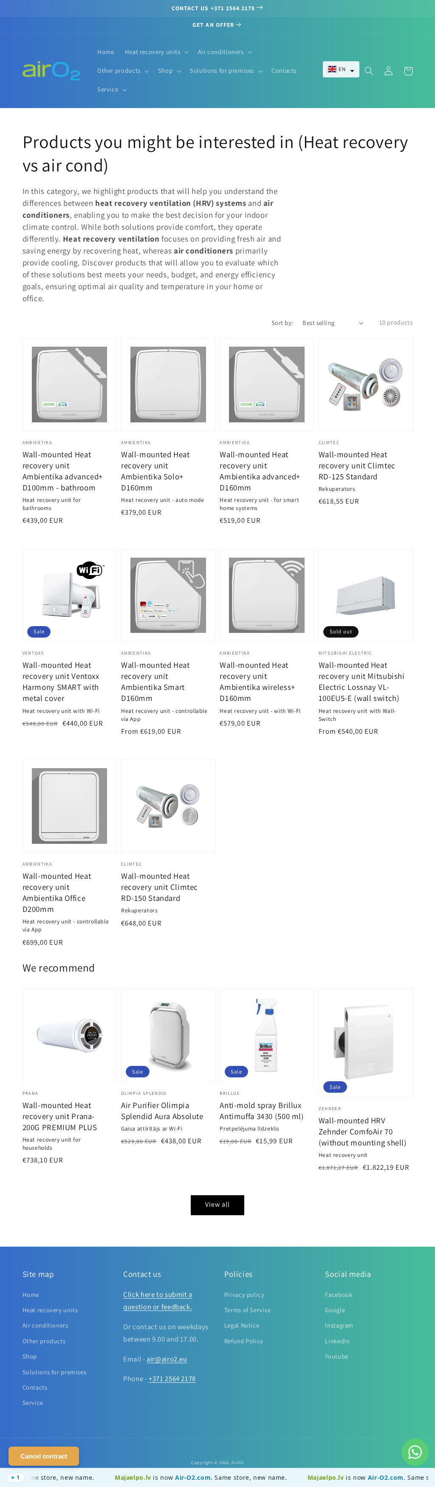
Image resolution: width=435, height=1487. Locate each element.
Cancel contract (43, 1456)
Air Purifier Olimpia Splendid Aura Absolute (162, 1110)
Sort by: (282, 323)
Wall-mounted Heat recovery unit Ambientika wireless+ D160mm (257, 681)
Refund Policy (243, 1341)
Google (335, 1310)
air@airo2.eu (167, 1359)
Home (31, 1294)
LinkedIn (337, 1341)
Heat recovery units (50, 1310)
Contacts (35, 1387)
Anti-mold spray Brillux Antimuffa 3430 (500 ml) (262, 1110)
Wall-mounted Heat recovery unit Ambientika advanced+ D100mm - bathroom (63, 471)
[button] (341, 69)
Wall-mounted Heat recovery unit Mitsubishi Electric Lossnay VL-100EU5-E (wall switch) (362, 681)
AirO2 (238, 1462)
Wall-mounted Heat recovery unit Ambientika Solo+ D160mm (155, 471)
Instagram (339, 1325)
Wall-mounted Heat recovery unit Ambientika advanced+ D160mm (260, 471)
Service (33, 1403)
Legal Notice (242, 1325)
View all (217, 1204)
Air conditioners (45, 1325)
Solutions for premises (55, 1372)
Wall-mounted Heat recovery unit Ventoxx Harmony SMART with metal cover (61, 681)
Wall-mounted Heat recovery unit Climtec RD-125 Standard (357, 465)
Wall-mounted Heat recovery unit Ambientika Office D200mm (57, 892)
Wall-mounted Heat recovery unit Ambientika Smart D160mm (155, 681)
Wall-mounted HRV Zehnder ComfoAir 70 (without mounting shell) (363, 1131)
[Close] (13, 1478)
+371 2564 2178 (172, 1378)
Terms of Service (247, 1310)
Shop (30, 1356)
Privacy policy (244, 1294)
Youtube (336, 1356)
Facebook (338, 1294)
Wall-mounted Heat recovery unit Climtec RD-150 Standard (159, 887)
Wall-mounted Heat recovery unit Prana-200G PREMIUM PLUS (60, 1116)
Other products (44, 1341)
